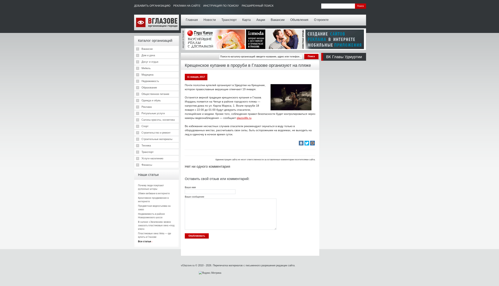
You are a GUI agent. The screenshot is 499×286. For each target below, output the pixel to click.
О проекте (321, 19)
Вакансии (278, 19)
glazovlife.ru (244, 117)
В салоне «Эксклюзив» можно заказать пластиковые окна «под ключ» (156, 225)
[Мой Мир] (312, 143)
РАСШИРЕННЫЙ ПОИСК (257, 5)
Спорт (145, 126)
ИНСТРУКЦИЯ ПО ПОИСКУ (221, 5)
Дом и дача (148, 55)
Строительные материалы (157, 139)
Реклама (147, 106)
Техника (146, 145)
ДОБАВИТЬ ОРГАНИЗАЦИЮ (152, 5)
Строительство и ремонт (156, 132)
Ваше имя (190, 187)
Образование (149, 87)
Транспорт (229, 19)
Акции (260, 19)
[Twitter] (306, 143)
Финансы (147, 164)
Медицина (147, 74)
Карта (246, 19)
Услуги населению (152, 158)
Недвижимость (150, 81)
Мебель (146, 68)
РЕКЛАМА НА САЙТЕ (186, 5)
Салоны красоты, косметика (158, 119)
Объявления (299, 19)
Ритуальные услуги (153, 113)
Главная (192, 19)
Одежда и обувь (151, 100)
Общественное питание (155, 94)
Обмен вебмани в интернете (154, 193)
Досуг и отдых (150, 61)
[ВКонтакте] (301, 143)
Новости (209, 19)
